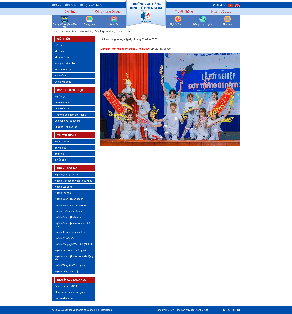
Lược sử (59, 45)
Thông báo (60, 147)
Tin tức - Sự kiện (63, 141)
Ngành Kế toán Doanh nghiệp (70, 232)
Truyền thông (184, 11)
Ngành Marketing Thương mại (70, 205)
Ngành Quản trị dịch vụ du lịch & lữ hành (73, 224)
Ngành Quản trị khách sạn (68, 217)
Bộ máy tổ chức (63, 81)
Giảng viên (89, 24)
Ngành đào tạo (221, 11)
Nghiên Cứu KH (178, 24)
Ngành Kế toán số (64, 238)
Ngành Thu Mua (63, 193)
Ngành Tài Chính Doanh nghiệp (71, 250)
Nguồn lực (60, 96)
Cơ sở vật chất (62, 102)
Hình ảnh (71, 31)
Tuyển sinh (60, 160)
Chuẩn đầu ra (62, 108)
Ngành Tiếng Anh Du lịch (67, 271)
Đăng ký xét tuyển (202, 24)
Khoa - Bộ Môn (62, 57)
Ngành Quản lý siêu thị (66, 174)
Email (59, 5)
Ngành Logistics (63, 186)
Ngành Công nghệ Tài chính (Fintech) (74, 244)
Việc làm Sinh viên (92, 5)
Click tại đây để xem (161, 48)
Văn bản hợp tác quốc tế (67, 120)
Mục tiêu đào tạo (63, 69)
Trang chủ (57, 31)
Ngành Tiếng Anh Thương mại (70, 265)
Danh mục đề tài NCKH (67, 286)
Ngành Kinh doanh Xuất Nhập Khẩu (73, 180)
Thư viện (227, 24)
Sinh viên (114, 24)
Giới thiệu (71, 11)
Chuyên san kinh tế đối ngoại (70, 292)
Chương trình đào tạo (66, 127)
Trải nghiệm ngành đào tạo (65, 25)
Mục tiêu (59, 51)
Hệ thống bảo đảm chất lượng (70, 114)
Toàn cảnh (60, 75)
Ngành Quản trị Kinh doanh (69, 199)
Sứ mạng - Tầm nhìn (65, 63)
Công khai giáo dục (107, 11)
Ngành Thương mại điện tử (69, 211)
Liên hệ (73, 5)
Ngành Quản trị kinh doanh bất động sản (74, 258)
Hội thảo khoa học (64, 298)
